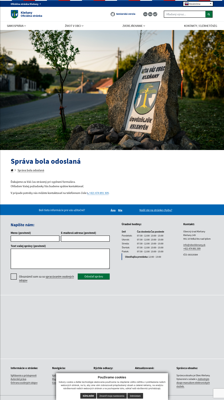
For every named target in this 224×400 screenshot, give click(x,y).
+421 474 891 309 (99, 193)
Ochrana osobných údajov (24, 382)
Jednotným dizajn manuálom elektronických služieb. (193, 382)
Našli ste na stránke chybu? (155, 210)
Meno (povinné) (21, 233)
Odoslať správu (93, 276)
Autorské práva (18, 378)
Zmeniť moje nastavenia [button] (111, 396)
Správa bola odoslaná (31, 170)
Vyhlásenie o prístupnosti (24, 375)
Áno (114, 210)
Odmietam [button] (135, 396)
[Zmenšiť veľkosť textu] (145, 14)
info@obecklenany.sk (194, 244)
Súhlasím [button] (88, 396)
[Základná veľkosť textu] (150, 14)
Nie (120, 210)
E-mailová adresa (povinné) (78, 233)
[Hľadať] (209, 14)
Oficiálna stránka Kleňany (25, 3)
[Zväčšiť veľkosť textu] (155, 14)
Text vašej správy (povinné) (28, 246)
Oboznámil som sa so (46, 278)
